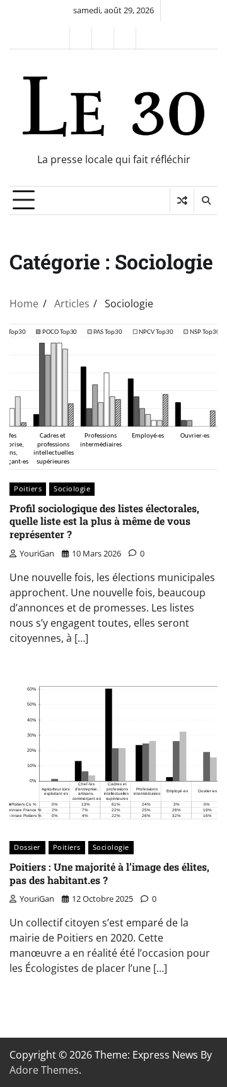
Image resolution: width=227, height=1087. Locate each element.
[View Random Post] (182, 200)
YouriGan (37, 553)
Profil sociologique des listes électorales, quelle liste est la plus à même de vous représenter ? (104, 521)
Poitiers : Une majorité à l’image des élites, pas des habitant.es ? (109, 873)
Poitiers (28, 488)
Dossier (27, 847)
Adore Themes (44, 1070)
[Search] (206, 200)
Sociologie (72, 488)
